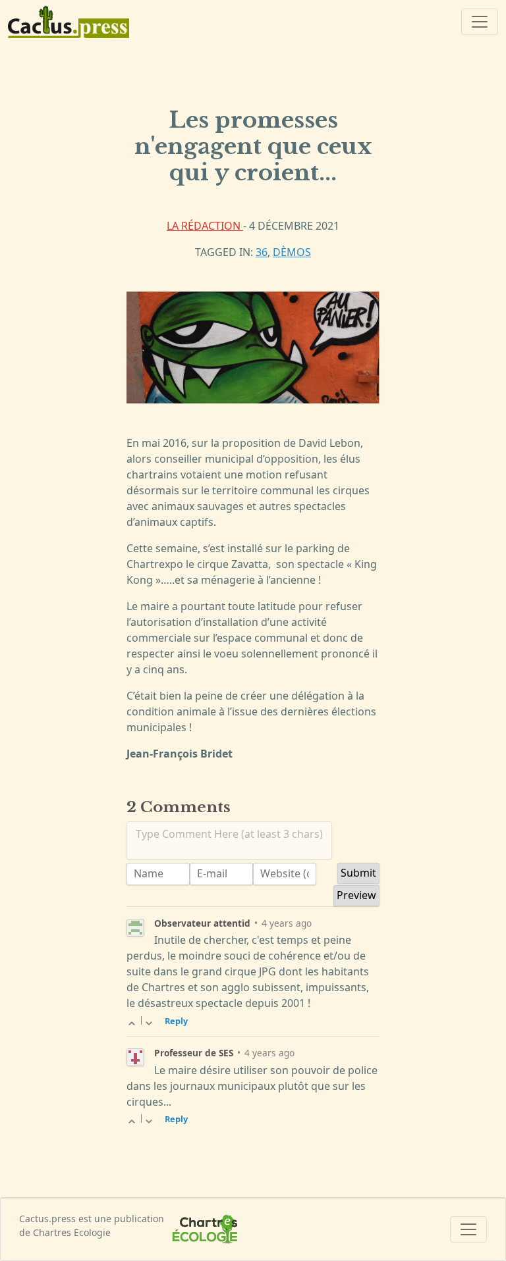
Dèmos (292, 252)
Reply (176, 1021)
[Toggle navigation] (479, 22)
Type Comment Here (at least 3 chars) (229, 834)
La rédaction (205, 226)
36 (261, 252)
